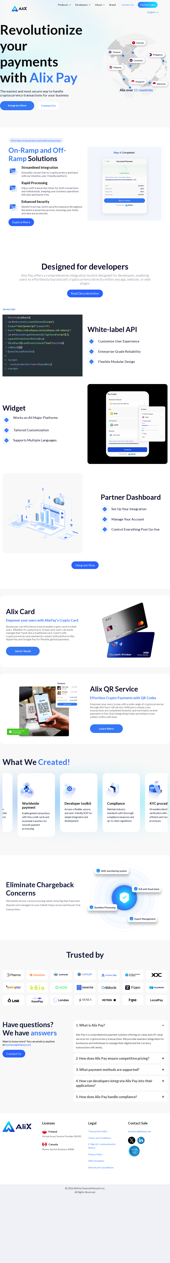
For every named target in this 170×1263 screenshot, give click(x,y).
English (151, 12)
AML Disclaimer (96, 1160)
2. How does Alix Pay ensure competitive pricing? (112, 1058)
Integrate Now (17, 105)
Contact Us (127, 4)
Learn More (106, 728)
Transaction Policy (97, 1131)
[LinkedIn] (141, 1140)
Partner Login (147, 4)
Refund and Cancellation (101, 1167)
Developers (81, 4)
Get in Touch (23, 651)
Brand (112, 4)
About (98, 4)
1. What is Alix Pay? (90, 1025)
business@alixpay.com (18, 1044)
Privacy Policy (95, 1154)
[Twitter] (131, 1140)
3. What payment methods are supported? (107, 1070)
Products (63, 4)
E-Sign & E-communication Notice (102, 1146)
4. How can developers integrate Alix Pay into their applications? (114, 1083)
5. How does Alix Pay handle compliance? (106, 1097)
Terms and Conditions (99, 1138)
